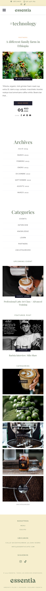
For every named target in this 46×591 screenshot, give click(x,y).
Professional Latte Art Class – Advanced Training (23, 303)
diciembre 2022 (23, 174)
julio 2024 (23, 149)
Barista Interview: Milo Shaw (23, 355)
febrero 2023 (23, 161)
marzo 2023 (23, 155)
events (23, 219)
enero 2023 (23, 167)
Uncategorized (23, 250)
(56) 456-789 (30, 1)
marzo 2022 (23, 192)
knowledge (23, 231)
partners (23, 37)
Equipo (23, 529)
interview (23, 225)
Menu (23, 525)
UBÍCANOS (17, 1)
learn (23, 237)
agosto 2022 (23, 186)
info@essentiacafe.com (23, 546)
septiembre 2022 (23, 180)
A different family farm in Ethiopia (23, 44)
